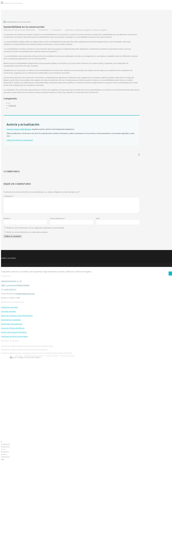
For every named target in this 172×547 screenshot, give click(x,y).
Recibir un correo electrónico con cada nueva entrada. (27, 232)
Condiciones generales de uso (34, 355)
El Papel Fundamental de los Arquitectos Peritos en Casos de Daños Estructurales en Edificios (36, 353)
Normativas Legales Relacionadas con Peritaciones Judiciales (24, 349)
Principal (89, 5)
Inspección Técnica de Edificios (12, 328)
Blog (125, 5)
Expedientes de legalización (11, 324)
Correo (135, 5)
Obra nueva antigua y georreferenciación (17, 315)
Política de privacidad (67, 355)
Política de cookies (52, 355)
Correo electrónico (57, 218)
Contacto (115, 5)
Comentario (9, 196)
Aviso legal (18, 355)
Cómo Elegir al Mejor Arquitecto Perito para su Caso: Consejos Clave (27, 346)
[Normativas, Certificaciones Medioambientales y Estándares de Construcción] (170, 273)
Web (97, 218)
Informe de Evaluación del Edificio (14, 332)
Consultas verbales (8, 311)
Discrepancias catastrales (11, 320)
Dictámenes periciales (9, 307)
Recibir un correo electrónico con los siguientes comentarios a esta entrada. (35, 228)
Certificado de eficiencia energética (14, 336)
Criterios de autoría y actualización (20, 140)
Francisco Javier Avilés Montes (19, 129)
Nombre (7, 218)
